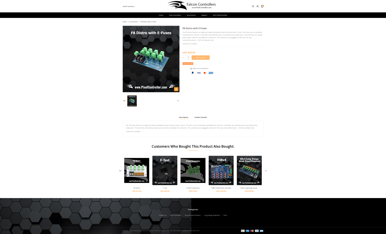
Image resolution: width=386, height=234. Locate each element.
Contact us (162, 215)
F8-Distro (136, 188)
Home (161, 15)
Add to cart (200, 58)
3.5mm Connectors (193, 188)
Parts (225, 215)
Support (204, 15)
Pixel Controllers (175, 15)
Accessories (191, 15)
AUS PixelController (220, 15)
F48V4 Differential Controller (221, 188)
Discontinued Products (193, 215)
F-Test (165, 188)
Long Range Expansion (212, 215)
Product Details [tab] (201, 117)
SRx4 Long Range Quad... (249, 188)
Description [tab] (183, 117)
